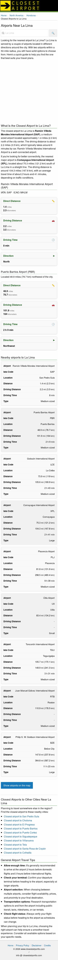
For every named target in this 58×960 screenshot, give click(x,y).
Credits (47, 945)
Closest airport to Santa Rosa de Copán (25, 848)
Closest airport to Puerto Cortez (20, 832)
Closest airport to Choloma (18, 820)
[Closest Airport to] (29, 5)
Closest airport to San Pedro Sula (21, 816)
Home (4, 15)
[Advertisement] (29, 91)
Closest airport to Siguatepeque (20, 836)
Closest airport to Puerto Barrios (20, 828)
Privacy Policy (22, 945)
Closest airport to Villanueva (19, 840)
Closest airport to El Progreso (19, 824)
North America (16, 15)
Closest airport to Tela (15, 844)
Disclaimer (36, 945)
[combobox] (24, 33)
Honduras (31, 15)
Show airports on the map (16, 785)
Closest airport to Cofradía (17, 852)
